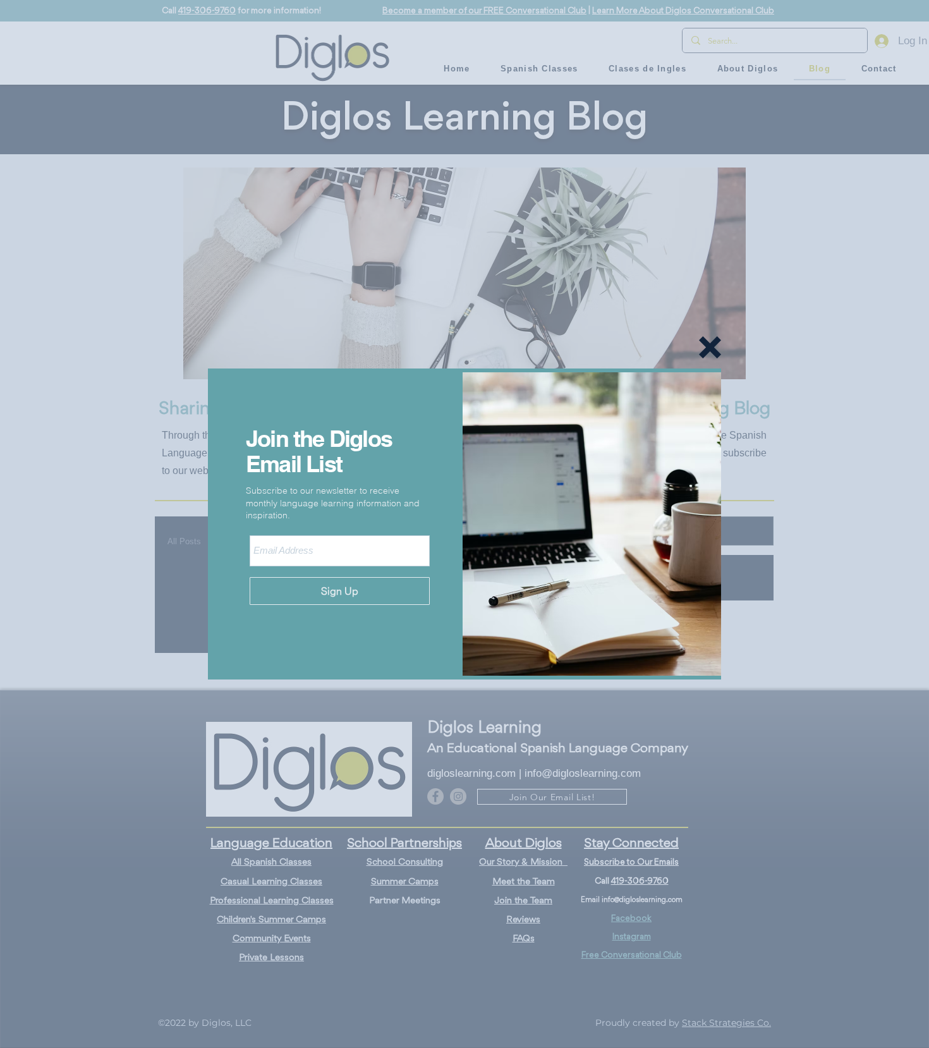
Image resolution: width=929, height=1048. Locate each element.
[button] (710, 347)
